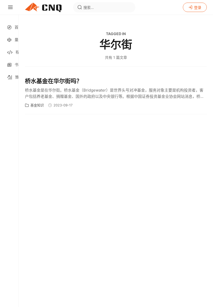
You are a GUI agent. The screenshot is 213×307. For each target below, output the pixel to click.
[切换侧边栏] (10, 7)
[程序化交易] (9, 52)
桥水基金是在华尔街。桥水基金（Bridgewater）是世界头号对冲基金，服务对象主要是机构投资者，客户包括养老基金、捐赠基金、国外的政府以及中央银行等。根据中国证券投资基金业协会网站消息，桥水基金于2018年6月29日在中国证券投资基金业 (114, 94)
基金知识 (37, 105)
